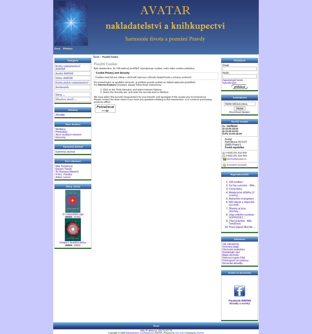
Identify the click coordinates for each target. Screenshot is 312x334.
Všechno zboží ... (66, 99)
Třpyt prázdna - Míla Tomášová (240, 222)
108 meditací (236, 181)
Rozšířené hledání (239, 112)
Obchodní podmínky (233, 249)
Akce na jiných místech (68, 134)
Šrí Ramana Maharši (67, 171)
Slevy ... (60, 94)
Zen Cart (179, 333)
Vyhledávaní (240, 97)
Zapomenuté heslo (232, 80)
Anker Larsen (63, 177)
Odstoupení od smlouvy (235, 260)
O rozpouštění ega (73, 214)
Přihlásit (67, 48)
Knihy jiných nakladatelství (72, 82)
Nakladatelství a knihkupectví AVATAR (144, 333)
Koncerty (61, 137)
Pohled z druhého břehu (73, 242)
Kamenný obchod (65, 151)
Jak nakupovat (230, 243)
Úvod (57, 48)
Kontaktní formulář (236, 165)
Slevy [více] (73, 186)
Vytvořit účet (229, 82)
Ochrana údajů (230, 246)
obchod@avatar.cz (236, 159)
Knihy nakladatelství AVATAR (68, 67)
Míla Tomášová (64, 166)
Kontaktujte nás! (231, 252)
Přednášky (62, 131)
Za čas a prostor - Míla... (242, 185)
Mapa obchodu (230, 254)
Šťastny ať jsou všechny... (237, 210)
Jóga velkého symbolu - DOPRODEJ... (242, 216)
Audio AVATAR (64, 73)
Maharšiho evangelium (241, 198)
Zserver (200, 333)
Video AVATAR (64, 78)
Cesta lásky (235, 188)
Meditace (61, 129)
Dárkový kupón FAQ (233, 257)
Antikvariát (62, 87)
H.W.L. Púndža (64, 174)
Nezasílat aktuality (232, 263)
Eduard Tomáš (64, 168)
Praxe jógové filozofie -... (242, 227)
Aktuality (60, 114)
